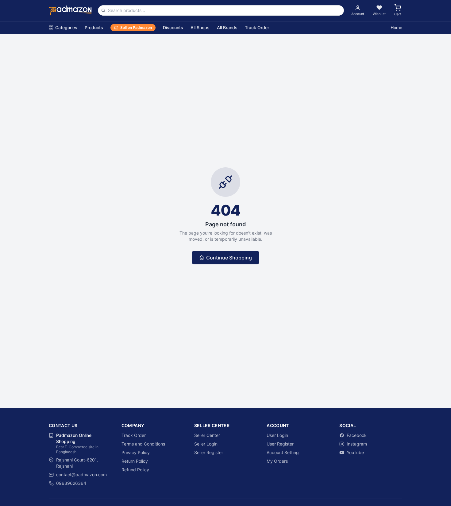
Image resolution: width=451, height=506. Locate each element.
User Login (277, 435)
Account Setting (283, 452)
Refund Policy (135, 469)
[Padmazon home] (70, 10)
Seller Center (207, 435)
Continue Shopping (229, 258)
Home (396, 27)
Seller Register (208, 452)
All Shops (200, 27)
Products (94, 27)
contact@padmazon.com (81, 474)
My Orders (277, 461)
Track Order (257, 27)
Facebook (357, 435)
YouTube (355, 452)
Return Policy (134, 461)
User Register (280, 443)
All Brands (227, 27)
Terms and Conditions (143, 443)
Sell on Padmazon (136, 27)
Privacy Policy (135, 452)
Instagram (357, 443)
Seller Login (206, 443)
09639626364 (71, 483)
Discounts (173, 27)
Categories (66, 27)
